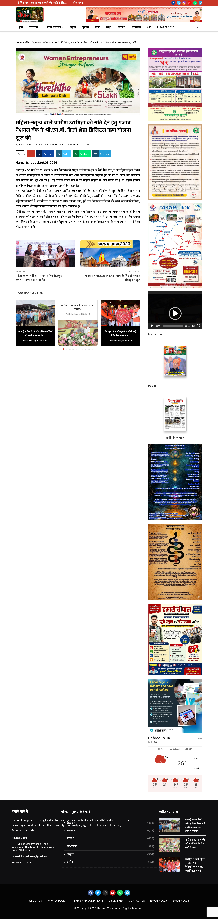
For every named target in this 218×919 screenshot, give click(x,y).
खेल (97, 27)
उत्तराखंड (33, 27)
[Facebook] (173, 3)
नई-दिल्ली (110, 847)
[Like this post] (32, 153)
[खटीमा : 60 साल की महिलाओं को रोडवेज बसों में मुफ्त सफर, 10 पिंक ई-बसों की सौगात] (78, 333)
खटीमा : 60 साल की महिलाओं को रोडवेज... (77, 307)
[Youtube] (190, 3)
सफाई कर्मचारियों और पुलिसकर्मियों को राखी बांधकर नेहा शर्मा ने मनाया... (195, 825)
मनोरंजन (136, 27)
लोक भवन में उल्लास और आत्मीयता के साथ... (44, 3)
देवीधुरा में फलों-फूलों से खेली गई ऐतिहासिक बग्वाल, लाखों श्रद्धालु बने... (195, 865)
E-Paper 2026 (165, 27)
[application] (175, 310)
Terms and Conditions (87, 901)
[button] (20, 325)
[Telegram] (200, 3)
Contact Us (137, 901)
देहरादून (110, 823)
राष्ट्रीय (73, 27)
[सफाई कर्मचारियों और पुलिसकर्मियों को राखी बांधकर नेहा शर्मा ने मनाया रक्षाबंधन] (35, 313)
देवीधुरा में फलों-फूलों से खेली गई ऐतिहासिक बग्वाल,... (120, 333)
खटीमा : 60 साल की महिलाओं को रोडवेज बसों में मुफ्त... (195, 844)
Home (19, 42)
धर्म (149, 27)
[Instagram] (184, 3)
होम (21, 27)
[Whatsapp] (195, 3)
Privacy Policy (57, 901)
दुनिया (85, 27)
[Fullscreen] (198, 326)
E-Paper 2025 (158, 901)
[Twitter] (179, 3)
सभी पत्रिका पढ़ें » (175, 437)
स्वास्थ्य (121, 27)
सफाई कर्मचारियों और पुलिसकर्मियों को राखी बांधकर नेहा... (35, 333)
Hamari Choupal (26, 144)
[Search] (199, 27)
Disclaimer (116, 901)
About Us (35, 901)
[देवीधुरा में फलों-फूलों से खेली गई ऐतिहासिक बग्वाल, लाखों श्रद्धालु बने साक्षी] (120, 313)
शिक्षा (108, 27)
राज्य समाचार (54, 27)
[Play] (152, 326)
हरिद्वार (110, 854)
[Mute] (193, 326)
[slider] (173, 326)
